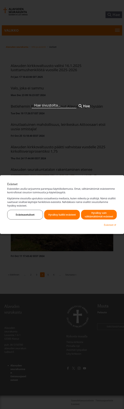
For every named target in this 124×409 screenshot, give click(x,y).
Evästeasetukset (25, 214)
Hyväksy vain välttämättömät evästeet (99, 214)
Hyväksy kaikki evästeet (62, 214)
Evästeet (110, 225)
